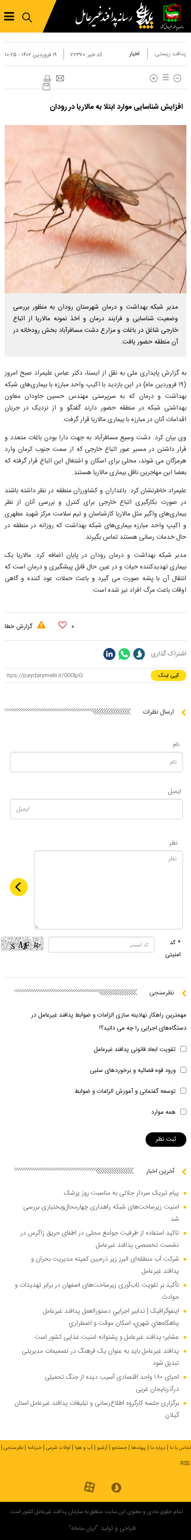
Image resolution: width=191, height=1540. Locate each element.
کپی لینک (168, 675)
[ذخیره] (46, 86)
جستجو (119, 1448)
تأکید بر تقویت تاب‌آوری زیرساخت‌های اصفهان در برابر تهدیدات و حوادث (97, 1291)
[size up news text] (154, 78)
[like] (62, 625)
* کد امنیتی (173, 949)
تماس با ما (180, 1448)
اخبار (134, 54)
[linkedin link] (109, 654)
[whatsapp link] (124, 654)
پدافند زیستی (170, 54)
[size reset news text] (164, 78)
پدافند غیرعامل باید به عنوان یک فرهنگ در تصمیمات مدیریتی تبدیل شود (100, 1357)
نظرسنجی (13, 1448)
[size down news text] (177, 78)
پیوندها (138, 1448)
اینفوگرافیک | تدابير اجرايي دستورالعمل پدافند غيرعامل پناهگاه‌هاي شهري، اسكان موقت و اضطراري (111, 1317)
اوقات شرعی (58, 1448)
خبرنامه (34, 1448)
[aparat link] (89, 1487)
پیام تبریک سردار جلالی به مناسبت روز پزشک (121, 1193)
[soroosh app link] (116, 1488)
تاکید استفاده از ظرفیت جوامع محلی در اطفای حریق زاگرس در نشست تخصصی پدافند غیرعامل (99, 1239)
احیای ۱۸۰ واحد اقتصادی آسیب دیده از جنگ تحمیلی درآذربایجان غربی (112, 1383)
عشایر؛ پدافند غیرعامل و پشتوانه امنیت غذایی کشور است (106, 1337)
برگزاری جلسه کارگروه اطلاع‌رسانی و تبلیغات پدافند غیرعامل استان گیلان (96, 1409)
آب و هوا (84, 1448)
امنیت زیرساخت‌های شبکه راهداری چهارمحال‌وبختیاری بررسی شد (101, 1213)
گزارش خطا (19, 626)
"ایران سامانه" (83, 1528)
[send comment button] (19, 887)
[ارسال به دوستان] (60, 79)
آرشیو (102, 1448)
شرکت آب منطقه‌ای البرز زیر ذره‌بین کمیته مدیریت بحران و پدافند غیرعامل (105, 1265)
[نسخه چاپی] (47, 79)
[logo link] (117, 16)
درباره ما (158, 1448)
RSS (185, 1464)
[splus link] (139, 654)
